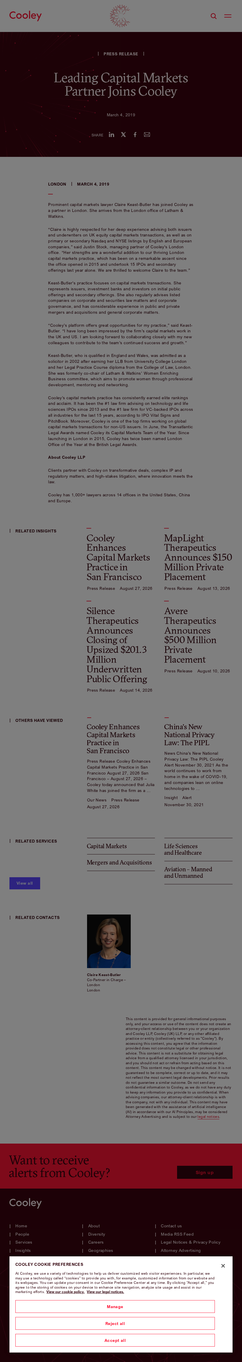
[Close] (223, 1265)
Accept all (115, 1340)
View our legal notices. (105, 1291)
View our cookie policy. (65, 1291)
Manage (115, 1306)
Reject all (115, 1323)
